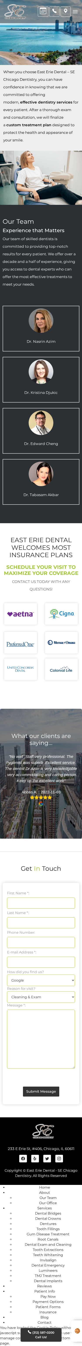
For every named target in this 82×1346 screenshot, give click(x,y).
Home (44, 1187)
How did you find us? (25, 972)
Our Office (48, 1203)
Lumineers (48, 1270)
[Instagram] (59, 1158)
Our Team (48, 1198)
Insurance (48, 1312)
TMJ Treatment (48, 1276)
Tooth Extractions (48, 1250)
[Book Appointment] (43, 11)
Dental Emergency (48, 1265)
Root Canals (48, 1239)
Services (44, 1208)
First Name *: (18, 893)
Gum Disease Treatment (48, 1234)
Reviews (44, 1286)
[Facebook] (23, 1158)
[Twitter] (47, 1158)
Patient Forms (48, 1307)
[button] (9, 781)
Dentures (48, 1224)
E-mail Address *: (21, 952)
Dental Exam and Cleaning (48, 1244)
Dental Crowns (48, 1219)
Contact (45, 1322)
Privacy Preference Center (76, 1331)
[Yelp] (35, 1158)
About (44, 1193)
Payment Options (48, 1302)
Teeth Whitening (48, 1255)
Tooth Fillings (48, 1229)
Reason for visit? (21, 989)
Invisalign (48, 1260)
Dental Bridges (48, 1213)
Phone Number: (21, 932)
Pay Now (48, 1296)
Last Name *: (18, 913)
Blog (44, 1317)
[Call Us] (54, 11)
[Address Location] (66, 11)
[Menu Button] (75, 11)
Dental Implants (48, 1281)
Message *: (16, 1005)
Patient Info (44, 1291)
